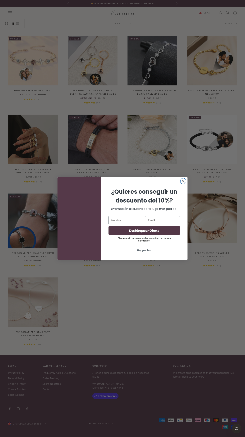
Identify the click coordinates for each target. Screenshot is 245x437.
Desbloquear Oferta (144, 230)
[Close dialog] (183, 181)
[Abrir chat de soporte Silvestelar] (236, 428)
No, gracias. (144, 250)
